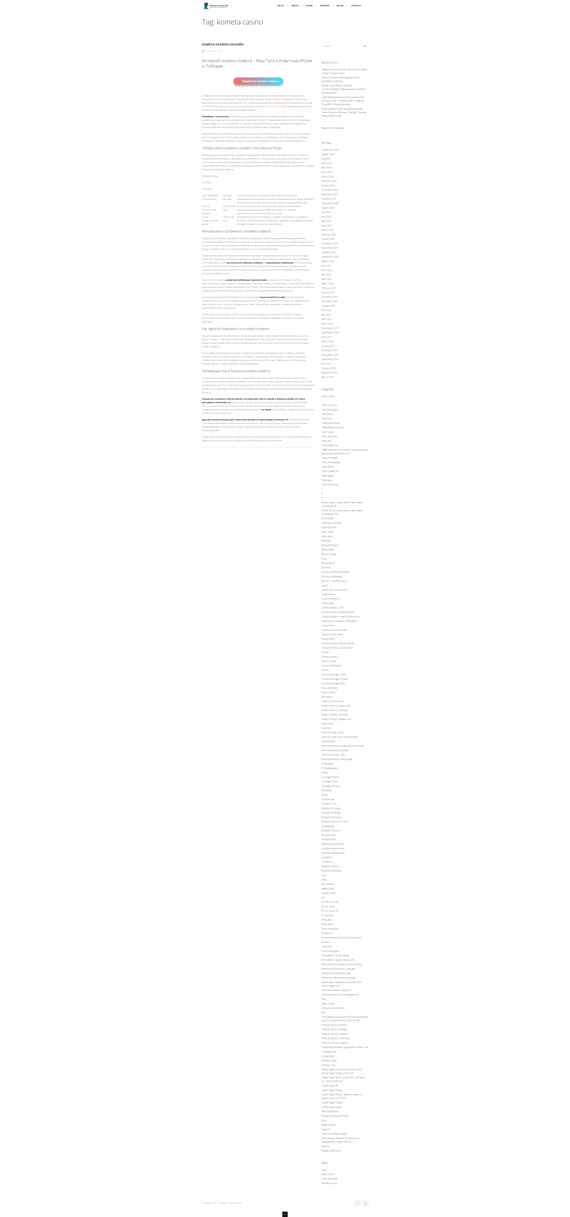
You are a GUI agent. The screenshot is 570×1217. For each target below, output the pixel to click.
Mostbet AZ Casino (331, 808)
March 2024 (328, 176)
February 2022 (329, 287)
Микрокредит (329, 1124)
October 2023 (329, 198)
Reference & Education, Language (339, 968)
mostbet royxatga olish (333, 852)
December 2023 (330, 189)
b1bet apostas (329, 527)
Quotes (325, 941)
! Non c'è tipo (328, 396)
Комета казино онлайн (223, 44)
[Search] (365, 46)
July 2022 (326, 265)
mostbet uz (327, 861)
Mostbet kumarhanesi (333, 843)
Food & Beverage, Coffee (334, 674)
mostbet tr (327, 857)
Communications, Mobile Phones (338, 612)
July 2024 (326, 158)
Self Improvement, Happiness (337, 990)
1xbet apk (326, 440)
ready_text (327, 946)
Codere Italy (328, 603)
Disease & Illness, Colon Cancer (337, 647)
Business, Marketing (332, 576)
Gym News (327, 696)
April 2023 (327, 225)
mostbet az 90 (329, 803)
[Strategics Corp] (215, 7)
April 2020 (327, 336)
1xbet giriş (327, 480)
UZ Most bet (328, 1056)
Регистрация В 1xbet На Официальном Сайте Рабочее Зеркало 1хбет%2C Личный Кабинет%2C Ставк (344, 112)
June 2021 (327, 310)
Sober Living (328, 1003)
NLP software (328, 883)
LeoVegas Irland (330, 781)
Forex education (330, 687)
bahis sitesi (327, 536)
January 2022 (328, 292)
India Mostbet (328, 741)
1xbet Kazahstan (330, 484)
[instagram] (365, 1203)
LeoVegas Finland (330, 776)
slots (324, 998)
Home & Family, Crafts (333, 732)
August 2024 (328, 154)
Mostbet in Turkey (331, 830)
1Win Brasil (327, 414)
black (324, 558)
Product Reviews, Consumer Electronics (342, 937)
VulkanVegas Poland (332, 1106)
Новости (326, 1129)
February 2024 (329, 180)
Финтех (326, 1146)
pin (323, 897)
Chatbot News (329, 594)
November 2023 (330, 194)
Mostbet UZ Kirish (330, 866)
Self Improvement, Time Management (340, 994)
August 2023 (328, 207)
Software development (333, 1007)
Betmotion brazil (330, 545)
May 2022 (326, 274)
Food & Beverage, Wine (333, 683)
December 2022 (330, 243)
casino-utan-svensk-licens (335, 589)
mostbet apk (328, 799)
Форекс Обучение (331, 1150)
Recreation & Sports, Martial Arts (338, 959)
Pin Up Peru (328, 915)
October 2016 (329, 368)
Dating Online (328, 638)
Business (326, 567)
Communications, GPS (333, 607)
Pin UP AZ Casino (330, 901)
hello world (327, 723)
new (324, 875)
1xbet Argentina (330, 445)
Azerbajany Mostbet (332, 522)
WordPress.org (329, 1183)
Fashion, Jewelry (330, 656)
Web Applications (330, 1111)
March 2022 (328, 283)
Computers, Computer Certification (339, 620)
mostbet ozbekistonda (333, 848)
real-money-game (330, 950)
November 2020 (330, 328)
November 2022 (330, 247)
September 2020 (330, 332)
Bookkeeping (328, 562)
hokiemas (326, 727)
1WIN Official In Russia (333, 427)
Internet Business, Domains (336, 750)
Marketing (326, 790)
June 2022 (327, 270)
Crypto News (328, 625)
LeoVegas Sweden (331, 785)
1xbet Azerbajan (330, 457)
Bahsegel (326, 540)
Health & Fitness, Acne (333, 701)
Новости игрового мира (334, 1133)
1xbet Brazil (327, 466)
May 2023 (326, 221)
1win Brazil (327, 418)
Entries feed (328, 1174)
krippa (325, 772)
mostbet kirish (329, 839)
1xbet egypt (327, 475)
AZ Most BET (328, 518)
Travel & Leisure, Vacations (335, 1042)
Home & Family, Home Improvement (340, 736)
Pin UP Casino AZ (330, 910)
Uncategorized (329, 1051)
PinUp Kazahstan (330, 928)
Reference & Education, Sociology (338, 977)
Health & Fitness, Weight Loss (336, 719)
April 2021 (327, 319)
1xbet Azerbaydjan (331, 462)
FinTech (325, 669)
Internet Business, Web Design (337, 759)
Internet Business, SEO (333, 754)
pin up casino (328, 906)
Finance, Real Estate (332, 665)
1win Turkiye (328, 431)
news (324, 879)
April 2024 (327, 171)
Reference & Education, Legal (336, 973)
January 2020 (328, 345)
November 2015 (330, 372)
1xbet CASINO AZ (330, 471)
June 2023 (327, 216)
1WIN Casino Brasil (331, 422)
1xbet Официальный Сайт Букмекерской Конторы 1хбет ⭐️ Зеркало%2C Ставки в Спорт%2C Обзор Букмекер (343, 101)
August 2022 (328, 261)
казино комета (274, 106)
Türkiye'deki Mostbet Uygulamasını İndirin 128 (345, 1047)
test (324, 1012)
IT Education (328, 763)
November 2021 (330, 301)
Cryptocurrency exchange (334, 629)
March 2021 (328, 323)
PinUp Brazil (327, 924)
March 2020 (328, 341)
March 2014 (328, 377)
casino (325, 585)
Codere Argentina (330, 598)
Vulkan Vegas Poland (332, 1102)
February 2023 (329, 234)
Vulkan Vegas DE (330, 1085)
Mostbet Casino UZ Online (335, 821)
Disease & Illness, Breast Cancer (338, 643)
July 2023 (326, 212)
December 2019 (330, 350)
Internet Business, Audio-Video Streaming (343, 745)
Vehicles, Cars (329, 1064)
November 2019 (330, 354)
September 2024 (330, 149)
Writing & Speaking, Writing (335, 1115)
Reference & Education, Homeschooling (342, 964)
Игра (324, 1120)
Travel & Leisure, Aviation (334, 1024)
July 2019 (326, 363)
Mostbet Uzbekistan (332, 870)
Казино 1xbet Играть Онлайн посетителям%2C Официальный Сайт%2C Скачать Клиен (344, 89)
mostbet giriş (328, 826)
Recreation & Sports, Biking (335, 955)
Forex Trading (328, 692)
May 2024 (326, 167)
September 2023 (330, 203)
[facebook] (357, 1203)
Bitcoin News (328, 549)
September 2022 (330, 256)
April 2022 (327, 278)
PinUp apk (327, 919)
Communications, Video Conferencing (340, 616)
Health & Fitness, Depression (336, 705)
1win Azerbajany (330, 409)
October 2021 (329, 305)
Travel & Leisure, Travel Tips (335, 1038)
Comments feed (330, 1178)
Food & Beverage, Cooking (335, 678)
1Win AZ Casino (329, 405)
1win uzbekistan (330, 436)
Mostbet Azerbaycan (332, 817)
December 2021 (330, 296)
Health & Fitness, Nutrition (335, 714)
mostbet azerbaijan (331, 812)
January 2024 (328, 185)
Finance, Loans (329, 661)
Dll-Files (325, 652)
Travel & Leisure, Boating (334, 1029)
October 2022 (329, 252)
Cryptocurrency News (332, 634)
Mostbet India (328, 834)
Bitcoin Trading (329, 554)
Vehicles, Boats (329, 1060)
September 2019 (330, 359)
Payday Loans (328, 892)
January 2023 (328, 238)
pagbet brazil (328, 888)
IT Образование (330, 768)
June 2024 (327, 163)
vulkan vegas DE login (332, 1089)
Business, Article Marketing (335, 571)
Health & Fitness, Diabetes (335, 710)
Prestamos (327, 933)
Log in (324, 1169)
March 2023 (328, 229)
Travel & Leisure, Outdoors (335, 1033)
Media (325, 794)
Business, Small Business (334, 580)
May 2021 (326, 314)
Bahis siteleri (328, 531)
